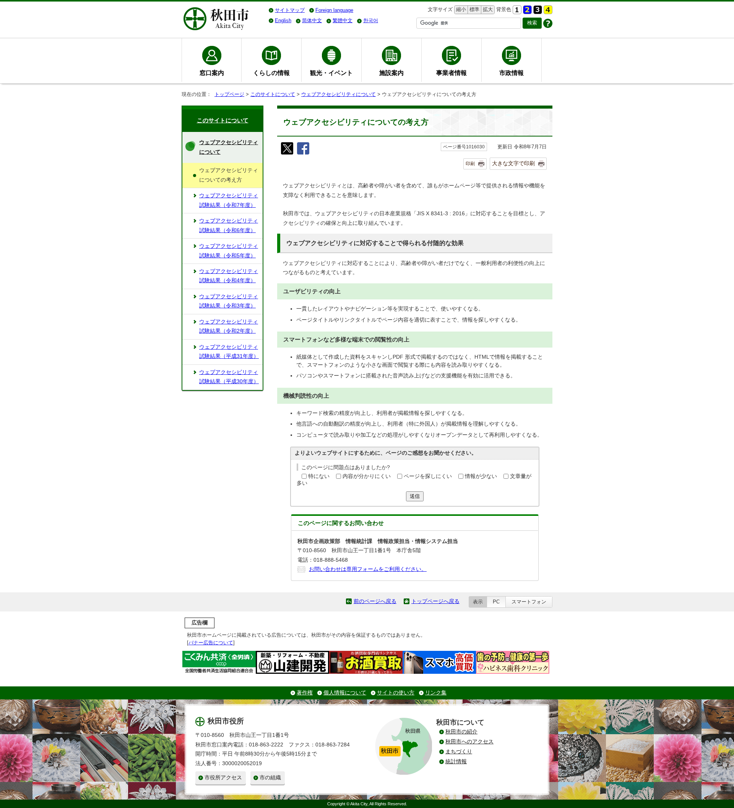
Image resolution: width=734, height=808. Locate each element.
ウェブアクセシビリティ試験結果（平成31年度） (229, 351)
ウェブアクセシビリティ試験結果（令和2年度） (228, 326)
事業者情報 (451, 72)
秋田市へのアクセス (469, 742)
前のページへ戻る (375, 601)
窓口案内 (212, 72)
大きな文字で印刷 (513, 163)
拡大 (487, 9)
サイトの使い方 (395, 693)
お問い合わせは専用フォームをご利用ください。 (368, 569)
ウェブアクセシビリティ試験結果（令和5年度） (228, 250)
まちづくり (458, 751)
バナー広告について (210, 642)
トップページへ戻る (435, 601)
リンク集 (436, 693)
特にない (319, 476)
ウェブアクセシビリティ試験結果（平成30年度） (229, 376)
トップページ (229, 94)
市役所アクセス (223, 777)
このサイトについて (272, 94)
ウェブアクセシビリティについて (338, 94)
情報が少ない (481, 476)
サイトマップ (290, 10)
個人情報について (344, 693)
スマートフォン (529, 602)
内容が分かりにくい (367, 476)
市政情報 (511, 72)
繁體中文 (342, 20)
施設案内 (391, 72)
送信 (415, 496)
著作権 (305, 693)
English (283, 20)
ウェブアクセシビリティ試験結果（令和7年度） (228, 200)
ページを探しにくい (428, 476)
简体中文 (312, 20)
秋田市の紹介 (461, 732)
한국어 (370, 20)
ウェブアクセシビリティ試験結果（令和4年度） (228, 275)
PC (496, 602)
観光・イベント (331, 72)
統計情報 (456, 761)
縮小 (460, 9)
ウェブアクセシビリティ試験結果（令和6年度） (228, 225)
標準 (473, 9)
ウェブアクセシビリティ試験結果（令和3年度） (228, 301)
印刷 (470, 163)
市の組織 (270, 777)
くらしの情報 (271, 72)
